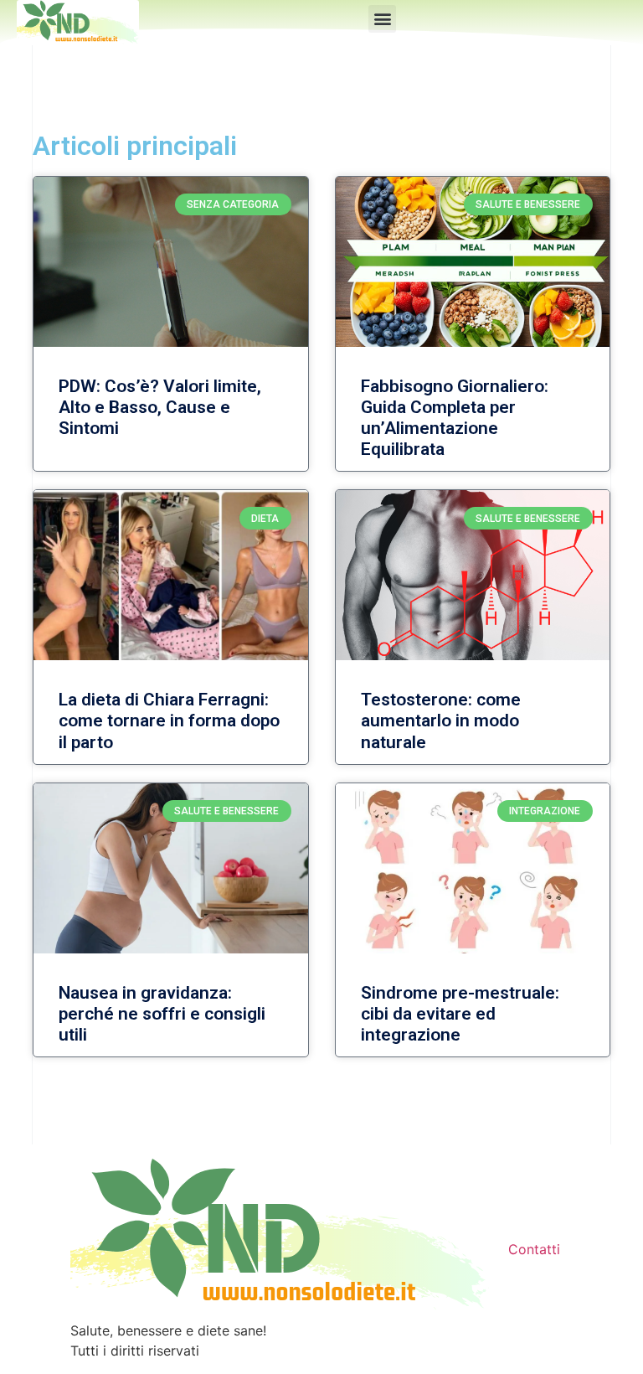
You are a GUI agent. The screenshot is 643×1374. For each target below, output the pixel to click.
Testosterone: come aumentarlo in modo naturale (441, 721)
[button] (382, 19)
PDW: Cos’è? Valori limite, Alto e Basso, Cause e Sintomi (160, 407)
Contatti (534, 1249)
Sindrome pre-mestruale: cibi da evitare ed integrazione (460, 1014)
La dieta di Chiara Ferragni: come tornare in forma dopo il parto (169, 721)
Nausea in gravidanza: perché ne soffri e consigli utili (162, 1014)
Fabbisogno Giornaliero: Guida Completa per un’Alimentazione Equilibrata (454, 418)
